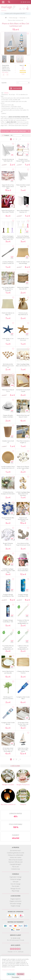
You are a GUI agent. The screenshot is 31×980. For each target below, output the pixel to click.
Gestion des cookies (15, 857)
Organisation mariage (15, 877)
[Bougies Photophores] (23, 776)
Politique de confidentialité (15, 855)
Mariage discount (15, 888)
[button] (3, 38)
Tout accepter (11, 974)
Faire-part (15, 881)
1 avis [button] (22, 74)
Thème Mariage (13, 17)
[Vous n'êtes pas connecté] (20, 8)
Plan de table (15, 886)
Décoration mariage (15, 903)
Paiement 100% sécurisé (15, 862)
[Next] (20, 139)
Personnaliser (15, 977)
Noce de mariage (15, 884)
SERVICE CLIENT (15, 935)
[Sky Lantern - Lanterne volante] (8, 795)
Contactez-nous (15, 869)
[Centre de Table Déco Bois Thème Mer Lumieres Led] (15, 43)
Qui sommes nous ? (15, 850)
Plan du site (15, 867)
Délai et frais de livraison (15, 860)
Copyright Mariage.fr (15, 864)
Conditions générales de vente (15, 853)
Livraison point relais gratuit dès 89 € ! (15, 14)
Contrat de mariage (15, 879)
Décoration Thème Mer (18, 131)
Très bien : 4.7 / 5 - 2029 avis (15, 952)
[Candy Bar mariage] (23, 795)
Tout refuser (20, 974)
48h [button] (23, 69)
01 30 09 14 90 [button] (25, 2)
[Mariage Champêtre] (8, 776)
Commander (17, 88)
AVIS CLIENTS (15, 945)
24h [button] (23, 67)
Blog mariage (15, 891)
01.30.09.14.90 (15, 938)
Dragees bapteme (15, 899)
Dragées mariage (15, 906)
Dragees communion (15, 901)
